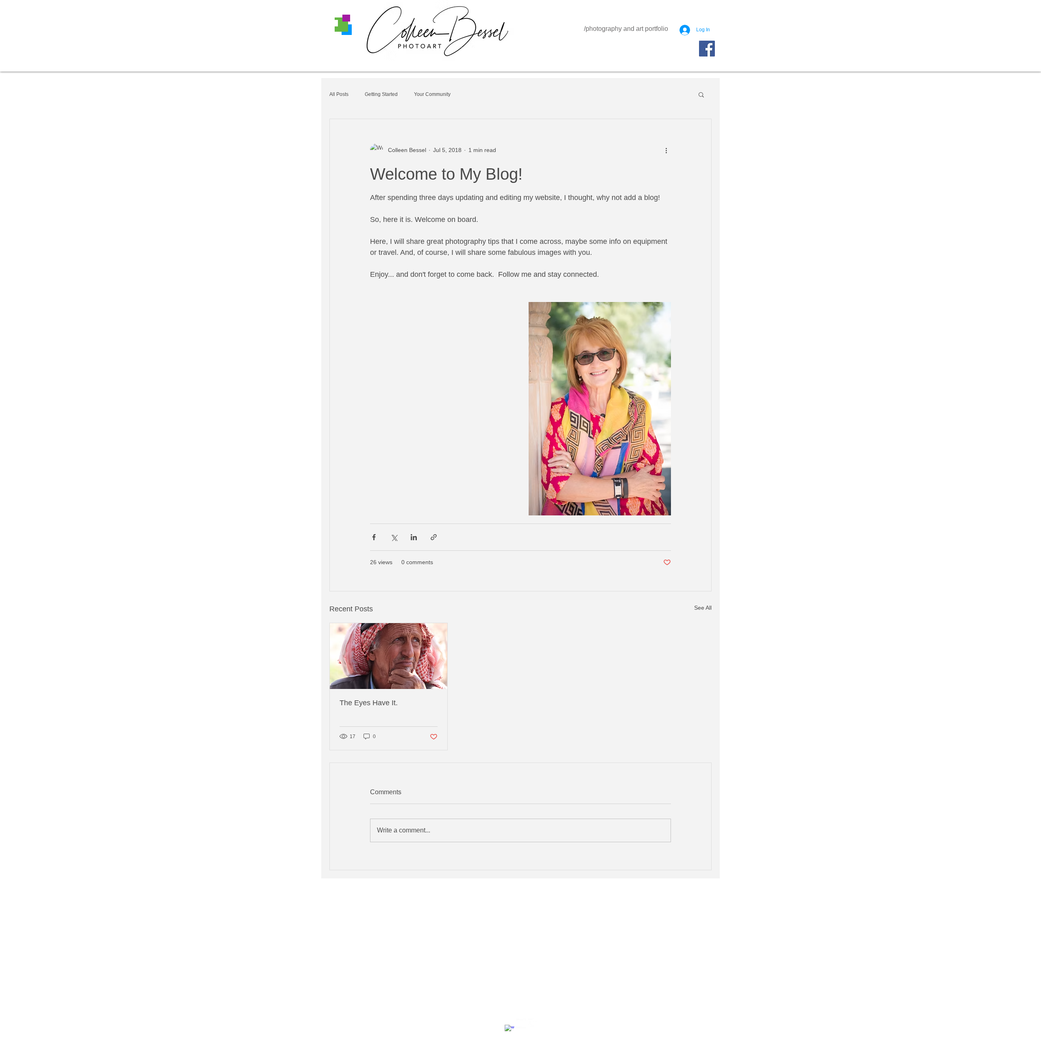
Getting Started (381, 94)
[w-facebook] (509, 1029)
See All (703, 607)
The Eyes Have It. (369, 703)
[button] (701, 94)
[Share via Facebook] (374, 537)
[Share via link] (434, 537)
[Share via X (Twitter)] (394, 537)
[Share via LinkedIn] (414, 537)
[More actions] (666, 150)
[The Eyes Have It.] (388, 656)
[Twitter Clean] (533, 1023)
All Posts (338, 94)
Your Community (432, 94)
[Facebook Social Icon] (707, 48)
